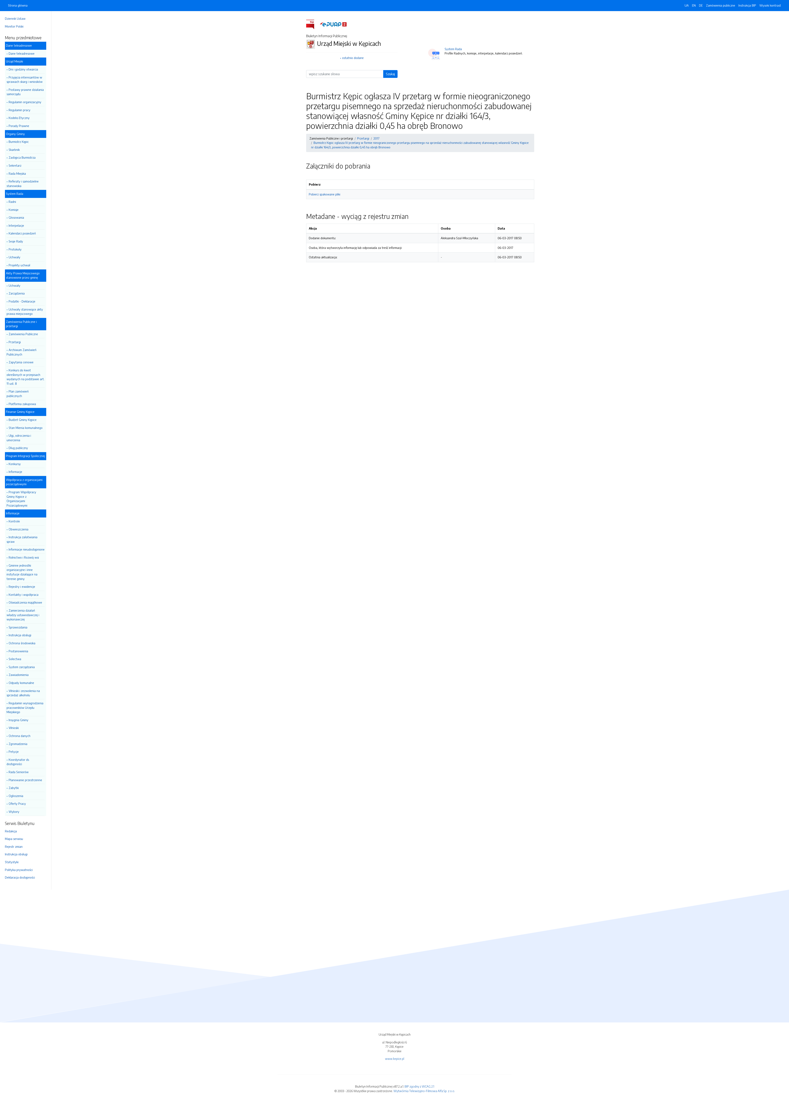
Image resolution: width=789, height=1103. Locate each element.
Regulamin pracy (19, 110)
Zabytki (14, 788)
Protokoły (15, 249)
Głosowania (16, 217)
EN (694, 5)
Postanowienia (18, 651)
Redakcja (11, 831)
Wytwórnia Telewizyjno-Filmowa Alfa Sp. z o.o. (424, 1091)
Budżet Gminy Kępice (23, 420)
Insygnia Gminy (18, 720)
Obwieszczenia (18, 529)
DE (701, 5)
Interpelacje (16, 225)
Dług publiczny (18, 448)
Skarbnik (14, 149)
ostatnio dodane (353, 58)
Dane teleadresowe (22, 53)
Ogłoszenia (16, 796)
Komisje (13, 209)
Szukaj (390, 74)
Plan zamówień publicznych (18, 393)
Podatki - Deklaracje (22, 301)
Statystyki (11, 862)
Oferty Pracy (17, 803)
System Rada (453, 49)
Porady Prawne (19, 126)
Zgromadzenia (18, 744)
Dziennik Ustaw (15, 18)
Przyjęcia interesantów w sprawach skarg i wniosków (25, 79)
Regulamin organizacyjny (25, 102)
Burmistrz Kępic (19, 141)
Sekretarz (15, 165)
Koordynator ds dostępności (18, 762)
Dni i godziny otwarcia (23, 69)
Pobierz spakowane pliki (324, 194)
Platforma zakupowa (22, 404)
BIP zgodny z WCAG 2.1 (419, 1086)
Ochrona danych (19, 736)
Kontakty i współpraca (23, 594)
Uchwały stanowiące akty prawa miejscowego (25, 311)
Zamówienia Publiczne (23, 334)
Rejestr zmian (14, 846)
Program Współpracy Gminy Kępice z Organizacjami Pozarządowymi (21, 498)
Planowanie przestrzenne (25, 780)
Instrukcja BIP (747, 5)
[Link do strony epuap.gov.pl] (333, 24)
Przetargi (15, 342)
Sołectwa (15, 659)
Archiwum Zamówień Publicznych (21, 352)
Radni (12, 201)
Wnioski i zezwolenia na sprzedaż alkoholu (23, 693)
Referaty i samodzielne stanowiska (23, 183)
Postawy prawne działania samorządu (25, 92)
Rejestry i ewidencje (22, 586)
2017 (376, 138)
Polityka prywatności (19, 870)
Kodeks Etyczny (19, 118)
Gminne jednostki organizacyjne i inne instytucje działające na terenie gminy (22, 572)
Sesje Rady (16, 241)
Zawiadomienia (19, 675)
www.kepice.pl (394, 1058)
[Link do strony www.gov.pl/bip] (312, 24)
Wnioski (14, 728)
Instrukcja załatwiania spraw (22, 539)
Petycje (14, 751)
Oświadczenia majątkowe (25, 602)
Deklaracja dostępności (20, 877)
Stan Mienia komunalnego (26, 428)
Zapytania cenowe (21, 362)
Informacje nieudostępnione (27, 549)
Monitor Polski (14, 26)
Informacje (15, 472)
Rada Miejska (17, 173)
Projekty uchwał (19, 265)
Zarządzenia (17, 293)
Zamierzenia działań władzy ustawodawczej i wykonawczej (23, 615)
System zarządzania (22, 667)
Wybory (14, 811)
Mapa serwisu (14, 839)
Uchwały (14, 257)
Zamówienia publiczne (720, 5)
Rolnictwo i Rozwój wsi (24, 557)
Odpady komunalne (21, 683)
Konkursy (15, 464)
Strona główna (18, 5)
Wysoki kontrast (770, 5)
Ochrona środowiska (22, 643)
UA (687, 5)
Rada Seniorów (19, 772)
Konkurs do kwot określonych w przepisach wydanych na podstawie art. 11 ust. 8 (25, 376)
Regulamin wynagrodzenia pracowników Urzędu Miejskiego (25, 707)
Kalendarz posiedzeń (22, 233)
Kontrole (14, 521)
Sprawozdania (18, 627)
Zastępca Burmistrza (22, 157)
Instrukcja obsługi (20, 635)
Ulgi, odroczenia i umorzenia (19, 438)
